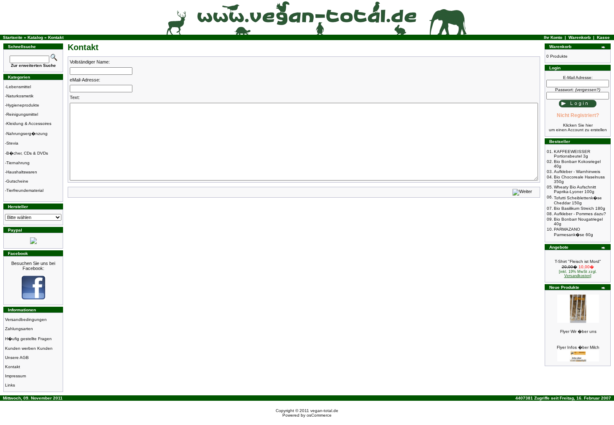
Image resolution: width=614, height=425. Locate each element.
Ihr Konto (553, 37)
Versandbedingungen (26, 319)
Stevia (12, 143)
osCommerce (319, 415)
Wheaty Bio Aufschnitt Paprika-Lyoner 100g (575, 189)
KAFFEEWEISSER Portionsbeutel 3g (572, 153)
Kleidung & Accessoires (28, 123)
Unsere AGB (17, 357)
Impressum (15, 376)
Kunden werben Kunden (29, 348)
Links (10, 385)
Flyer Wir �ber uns (578, 329)
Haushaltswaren (21, 172)
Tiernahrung (18, 162)
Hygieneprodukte (22, 105)
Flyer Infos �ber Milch (578, 345)
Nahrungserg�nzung (27, 133)
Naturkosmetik (19, 96)
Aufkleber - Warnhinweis (577, 171)
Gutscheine (17, 181)
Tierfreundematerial (24, 190)
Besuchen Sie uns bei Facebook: (33, 266)
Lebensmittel (18, 86)
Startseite (13, 37)
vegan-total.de (324, 410)
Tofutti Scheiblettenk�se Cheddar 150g (578, 200)
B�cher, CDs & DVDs (27, 153)
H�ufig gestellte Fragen (28, 338)
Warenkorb (579, 37)
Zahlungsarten (19, 328)
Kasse (603, 37)
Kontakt (55, 37)
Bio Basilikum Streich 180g (579, 208)
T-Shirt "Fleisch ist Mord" (578, 261)
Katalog (35, 37)
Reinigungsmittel (22, 114)
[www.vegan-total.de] (33, 299)
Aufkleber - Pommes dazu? (580, 213)
